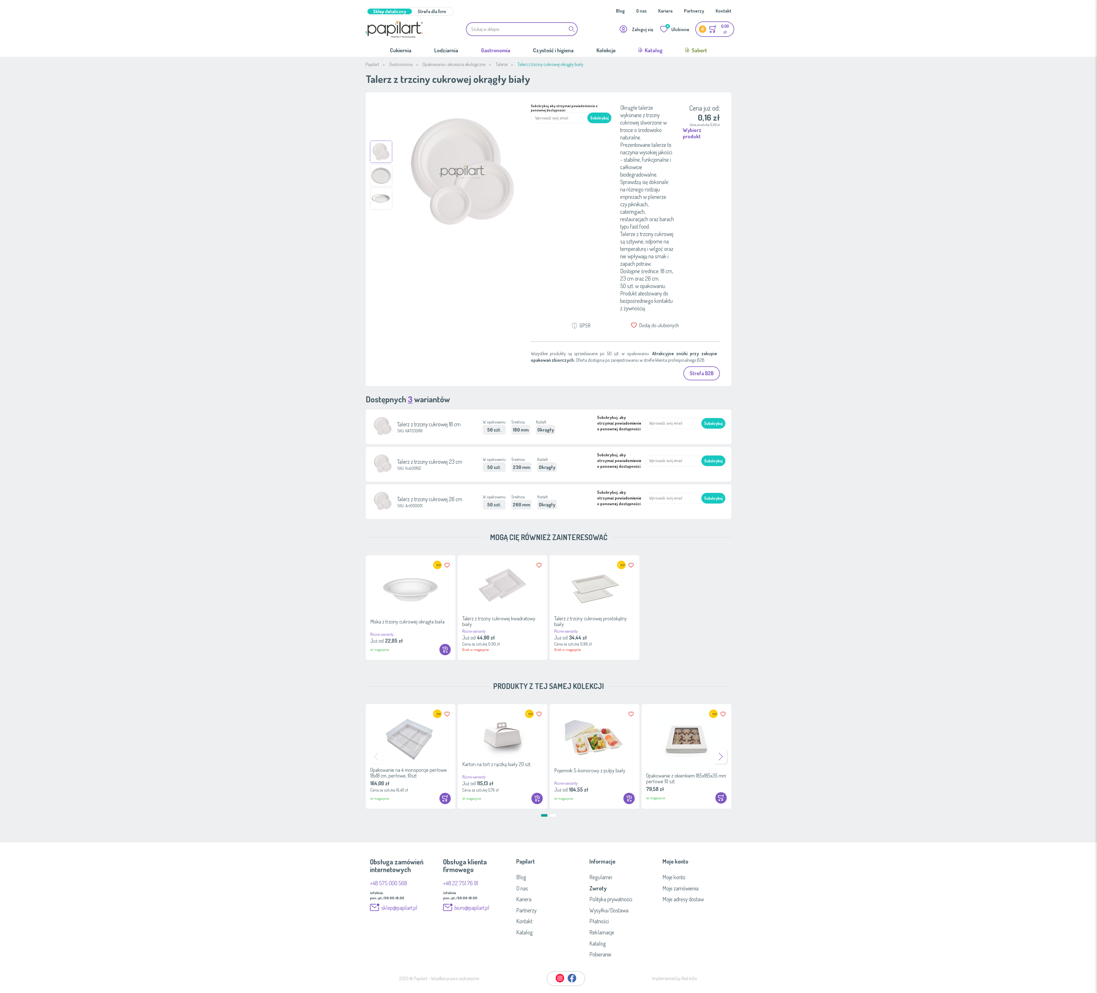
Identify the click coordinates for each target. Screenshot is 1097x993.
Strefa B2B (702, 373)
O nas (641, 11)
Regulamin (600, 877)
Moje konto (673, 877)
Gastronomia (495, 50)
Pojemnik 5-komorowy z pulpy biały (589, 770)
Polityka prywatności (610, 899)
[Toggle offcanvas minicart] (714, 29)
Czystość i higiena (553, 50)
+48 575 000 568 (388, 883)
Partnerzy (694, 11)
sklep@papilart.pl (399, 907)
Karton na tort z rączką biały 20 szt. (496, 764)
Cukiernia (400, 50)
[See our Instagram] (560, 981)
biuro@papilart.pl (472, 907)
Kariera (665, 11)
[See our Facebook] (572, 981)
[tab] (548, 861)
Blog (620, 11)
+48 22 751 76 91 (460, 883)
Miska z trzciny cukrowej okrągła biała (407, 621)
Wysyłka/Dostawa (608, 910)
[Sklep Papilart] (394, 29)
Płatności (599, 921)
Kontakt (723, 11)
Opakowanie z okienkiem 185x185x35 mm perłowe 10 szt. (686, 778)
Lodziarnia (446, 50)
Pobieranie (600, 954)
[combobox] (522, 29)
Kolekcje (606, 50)
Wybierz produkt (692, 133)
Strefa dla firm (432, 11)
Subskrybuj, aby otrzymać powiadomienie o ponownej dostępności (564, 108)
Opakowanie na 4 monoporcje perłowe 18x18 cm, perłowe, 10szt (408, 772)
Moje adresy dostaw (683, 899)
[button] (381, 152)
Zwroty (597, 888)
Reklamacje (601, 932)
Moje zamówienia (680, 888)
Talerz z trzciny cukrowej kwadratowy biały (498, 621)
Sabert (698, 50)
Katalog (653, 50)
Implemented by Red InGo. (675, 978)
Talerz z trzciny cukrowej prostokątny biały (590, 621)
